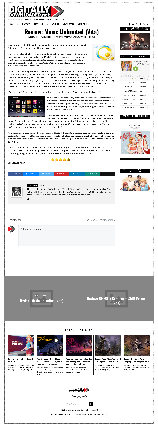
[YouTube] (133, 24)
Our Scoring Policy (16, 163)
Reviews (83, 37)
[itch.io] (136, 24)
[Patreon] (140, 24)
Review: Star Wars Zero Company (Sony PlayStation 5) (137, 360)
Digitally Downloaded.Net (91, 410)
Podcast (26, 24)
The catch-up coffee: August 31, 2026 (20, 360)
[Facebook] (129, 24)
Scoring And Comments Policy (97, 415)
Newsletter (68, 24)
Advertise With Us (57, 415)
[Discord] (144, 24)
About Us (82, 24)
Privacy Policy (81, 415)
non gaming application (60, 37)
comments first (107, 220)
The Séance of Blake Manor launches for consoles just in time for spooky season (49, 361)
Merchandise (53, 24)
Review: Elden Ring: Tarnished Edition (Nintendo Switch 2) (108, 360)
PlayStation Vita (74, 37)
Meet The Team (70, 415)
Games (12, 24)
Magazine (38, 24)
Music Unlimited (46, 37)
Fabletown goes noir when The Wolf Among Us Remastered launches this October (79, 361)
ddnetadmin (34, 37)
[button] (91, 404)
